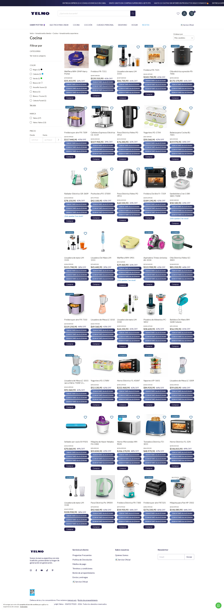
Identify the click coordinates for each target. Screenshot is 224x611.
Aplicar (58, 140)
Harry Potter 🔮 (37, 25)
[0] (191, 13)
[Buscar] (132, 13)
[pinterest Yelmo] (53, 570)
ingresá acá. (72, 600)
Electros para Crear (59, 25)
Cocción (88, 25)
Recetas (145, 25)
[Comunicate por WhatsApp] (218, 605)
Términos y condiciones (82, 568)
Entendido (23, 607)
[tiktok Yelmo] (47, 570)
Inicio (32, 33)
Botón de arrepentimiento (83, 573)
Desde (32, 135)
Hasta (45, 135)
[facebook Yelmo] (36, 570)
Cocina (76, 25)
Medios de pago (79, 564)
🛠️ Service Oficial (187, 25)
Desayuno (122, 25)
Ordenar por (178, 34)
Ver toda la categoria (38, 56)
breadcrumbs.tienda (43, 33)
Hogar (135, 25)
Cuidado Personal (105, 25)
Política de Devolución (82, 559)
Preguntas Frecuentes (82, 555)
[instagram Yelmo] (31, 570)
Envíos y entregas (80, 577)
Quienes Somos (121, 555)
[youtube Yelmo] (42, 570)
